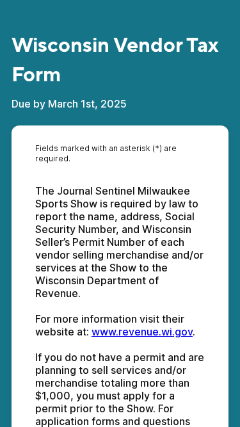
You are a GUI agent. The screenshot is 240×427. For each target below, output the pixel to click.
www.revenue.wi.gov (142, 331)
